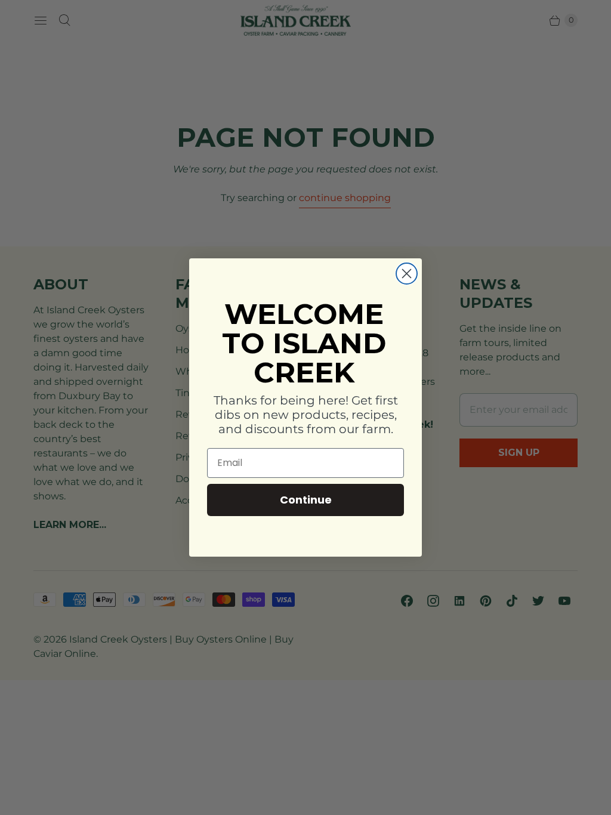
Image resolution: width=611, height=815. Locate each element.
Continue (306, 499)
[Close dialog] (406, 273)
